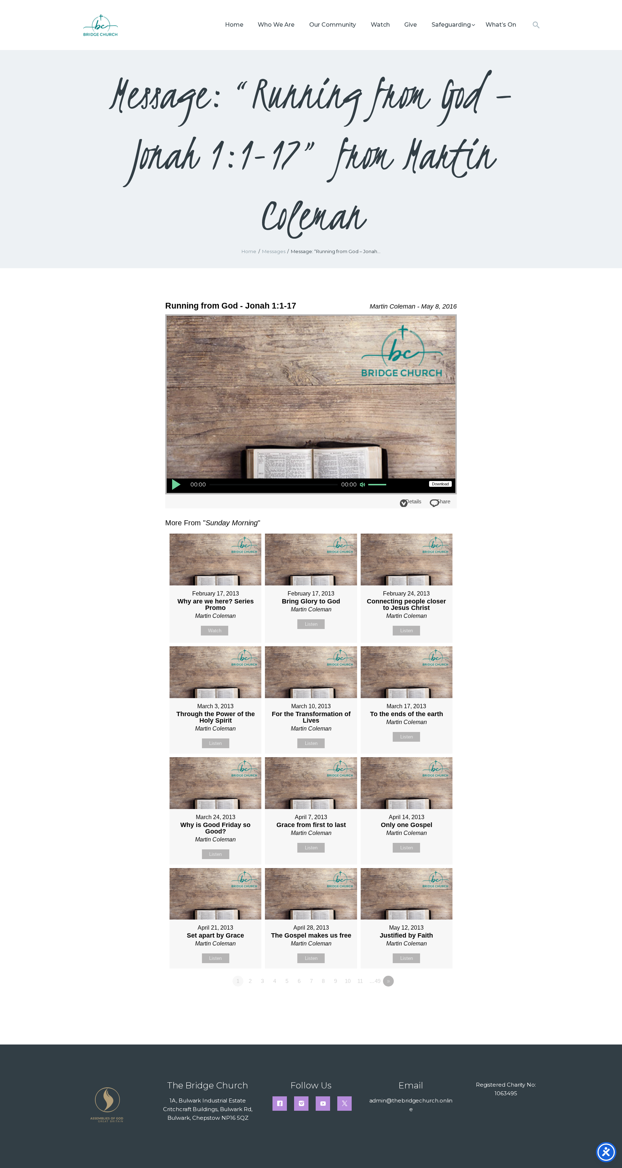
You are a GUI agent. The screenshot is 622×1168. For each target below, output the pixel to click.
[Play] (176, 484)
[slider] (378, 485)
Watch (214, 630)
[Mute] (362, 484)
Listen (311, 624)
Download (440, 484)
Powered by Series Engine (430, 1001)
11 (360, 981)
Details (413, 501)
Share (443, 501)
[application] (279, 486)
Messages (273, 251)
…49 (374, 981)
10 (348, 981)
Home (249, 251)
